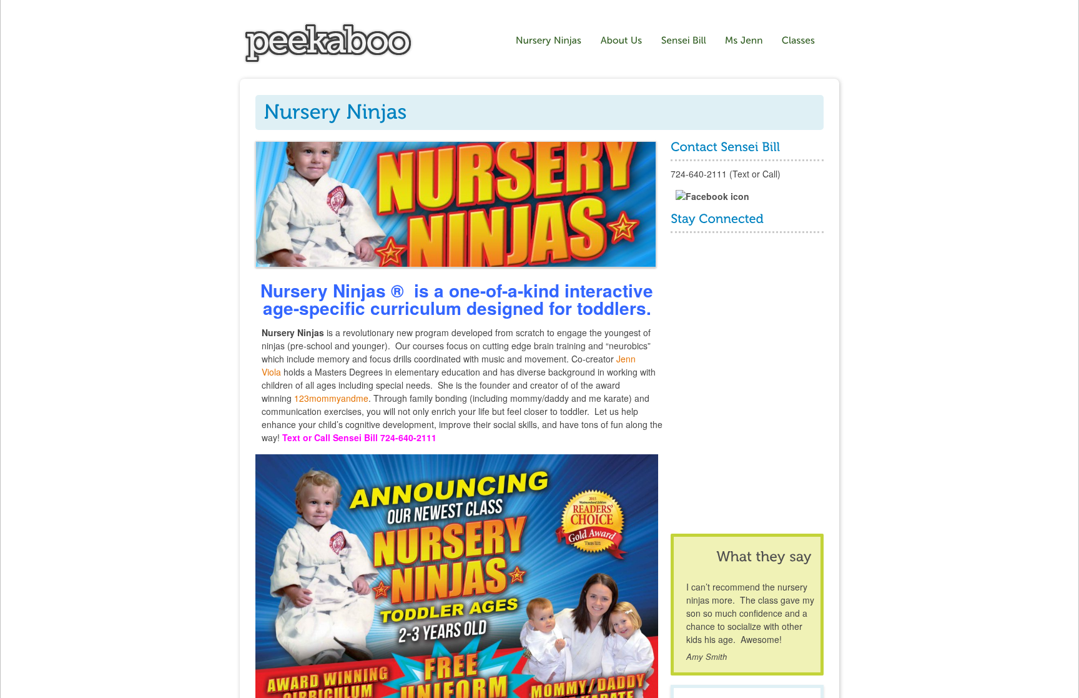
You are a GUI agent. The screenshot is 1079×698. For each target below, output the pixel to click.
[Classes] (800, 40)
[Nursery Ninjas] (328, 60)
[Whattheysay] (763, 556)
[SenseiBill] (684, 40)
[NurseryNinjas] (548, 40)
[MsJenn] (744, 40)
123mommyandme (331, 398)
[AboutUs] (621, 40)
